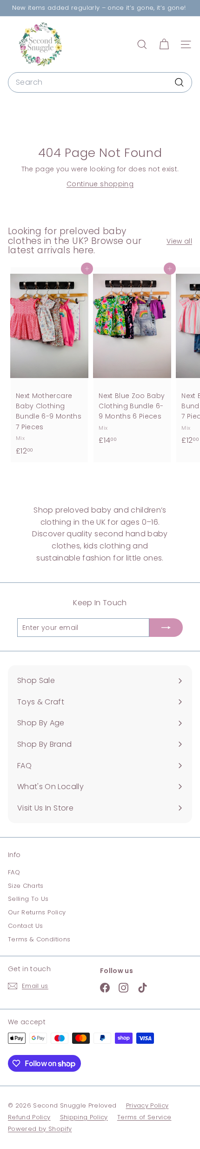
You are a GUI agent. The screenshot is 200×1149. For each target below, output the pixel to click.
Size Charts (26, 885)
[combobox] (100, 82)
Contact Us (25, 925)
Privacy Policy (147, 1105)
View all (179, 241)
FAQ (14, 872)
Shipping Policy (84, 1117)
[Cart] (164, 44)
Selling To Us (28, 898)
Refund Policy (29, 1117)
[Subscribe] (166, 627)
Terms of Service (144, 1117)
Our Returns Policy (37, 912)
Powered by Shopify (40, 1128)
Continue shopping (100, 184)
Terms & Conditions (39, 939)
